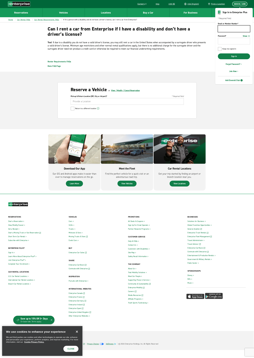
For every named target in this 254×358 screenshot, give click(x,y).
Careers (142, 4)
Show (245, 36)
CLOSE (70, 349)
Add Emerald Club (232, 80)
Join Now (233, 71)
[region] (42, 341)
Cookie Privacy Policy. (34, 342)
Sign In (234, 56)
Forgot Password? (233, 64)
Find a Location (218, 4)
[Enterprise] (19, 4)
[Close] (76, 331)
